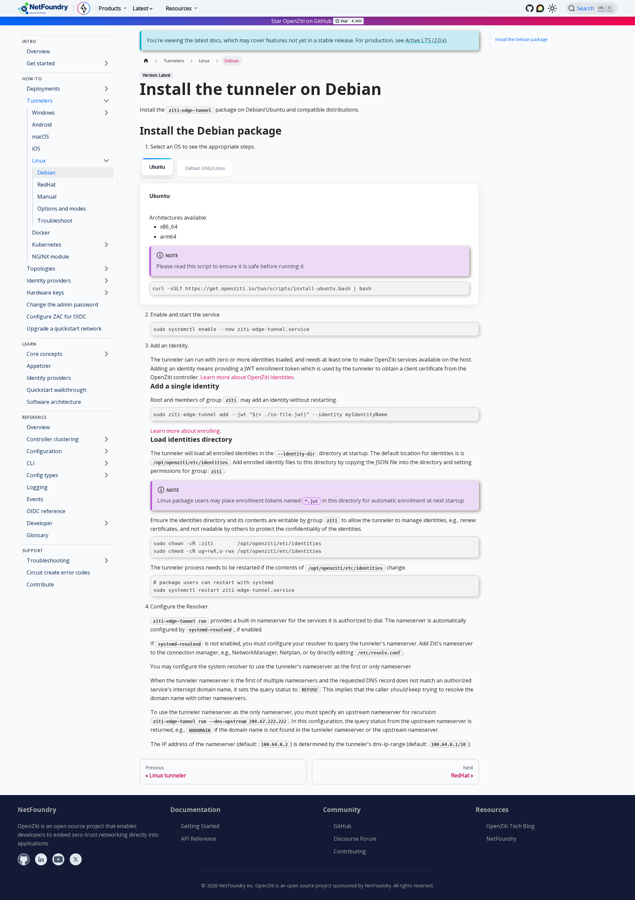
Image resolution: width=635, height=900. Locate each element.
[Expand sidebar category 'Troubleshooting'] (106, 560)
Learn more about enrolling (185, 431)
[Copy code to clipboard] (462, 288)
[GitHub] (530, 8)
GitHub (342, 826)
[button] (68, 439)
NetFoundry (501, 838)
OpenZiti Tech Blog (510, 826)
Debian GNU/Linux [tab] (205, 168)
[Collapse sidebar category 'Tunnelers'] (106, 100)
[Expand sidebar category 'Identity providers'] (106, 280)
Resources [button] (179, 8)
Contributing (350, 851)
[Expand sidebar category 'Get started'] (106, 63)
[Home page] (146, 61)
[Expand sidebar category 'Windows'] (106, 112)
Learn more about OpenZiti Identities (247, 377)
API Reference (198, 838)
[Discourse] (540, 8)
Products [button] (110, 8)
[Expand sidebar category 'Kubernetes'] (106, 244)
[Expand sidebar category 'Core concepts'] (106, 354)
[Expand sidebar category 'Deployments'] (106, 88)
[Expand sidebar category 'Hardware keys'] (106, 292)
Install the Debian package (521, 39)
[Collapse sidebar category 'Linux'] (106, 160)
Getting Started (200, 826)
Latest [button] (140, 8)
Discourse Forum (355, 838)
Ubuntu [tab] (157, 167)
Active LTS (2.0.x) (425, 40)
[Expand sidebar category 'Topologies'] (106, 268)
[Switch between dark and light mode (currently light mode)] (552, 8)
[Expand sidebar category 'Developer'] (106, 523)
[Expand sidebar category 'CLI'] (106, 463)
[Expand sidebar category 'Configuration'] (106, 451)
